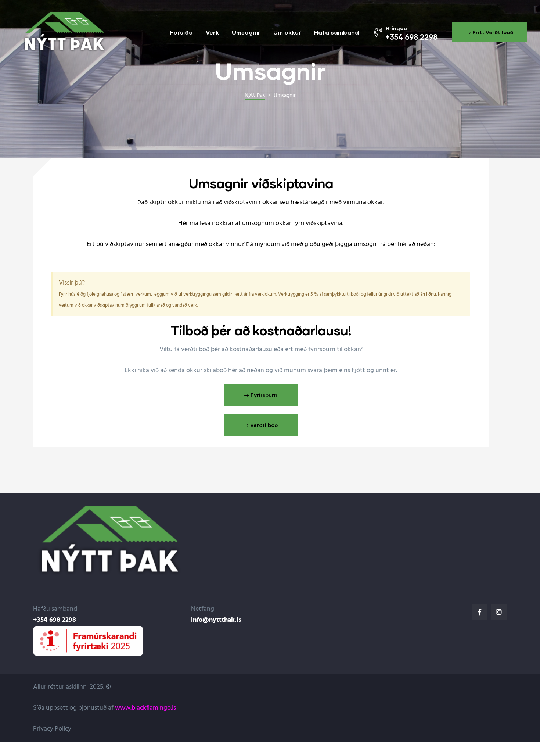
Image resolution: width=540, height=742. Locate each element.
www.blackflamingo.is (145, 708)
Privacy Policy (52, 729)
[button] (489, 32)
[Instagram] (499, 612)
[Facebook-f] (479, 612)
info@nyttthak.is (216, 620)
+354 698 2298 (54, 620)
